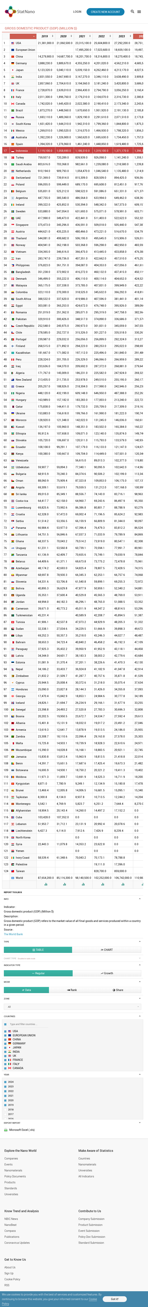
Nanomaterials (13, 1170)
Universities (11, 1194)
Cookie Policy (12, 1279)
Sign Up (8, 1273)
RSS (6, 1285)
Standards (10, 1188)
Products (9, 1182)
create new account (105, 12)
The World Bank (13, 934)
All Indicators (86, 1176)
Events (8, 1164)
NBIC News (11, 1219)
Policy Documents (15, 1176)
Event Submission (89, 1231)
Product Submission (90, 1225)
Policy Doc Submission (91, 1237)
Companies (11, 1158)
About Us (9, 1267)
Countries (84, 1158)
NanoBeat (10, 1225)
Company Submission (91, 1219)
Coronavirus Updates (17, 1242)
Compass (10, 1231)
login (77, 11)
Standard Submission (91, 1242)
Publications (11, 1237)
